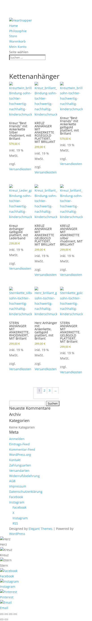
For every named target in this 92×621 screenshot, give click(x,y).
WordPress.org (20, 454)
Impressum (17, 486)
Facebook (16, 497)
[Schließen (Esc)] (15, 614)
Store (13, 36)
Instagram (16, 502)
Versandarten (19, 470)
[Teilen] (11, 614)
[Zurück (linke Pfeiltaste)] (2, 619)
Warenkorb (17, 41)
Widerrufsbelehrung (24, 476)
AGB (12, 481)
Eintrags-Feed (19, 444)
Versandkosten (20, 169)
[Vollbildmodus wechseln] (6, 614)
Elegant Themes (40, 529)
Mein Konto (17, 47)
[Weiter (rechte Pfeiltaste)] (6, 619)
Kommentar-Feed (22, 449)
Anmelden (17, 439)
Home (13, 26)
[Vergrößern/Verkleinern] (2, 614)
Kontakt (15, 460)
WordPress (17, 534)
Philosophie (18, 31)
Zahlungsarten (20, 465)
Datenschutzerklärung (25, 491)
